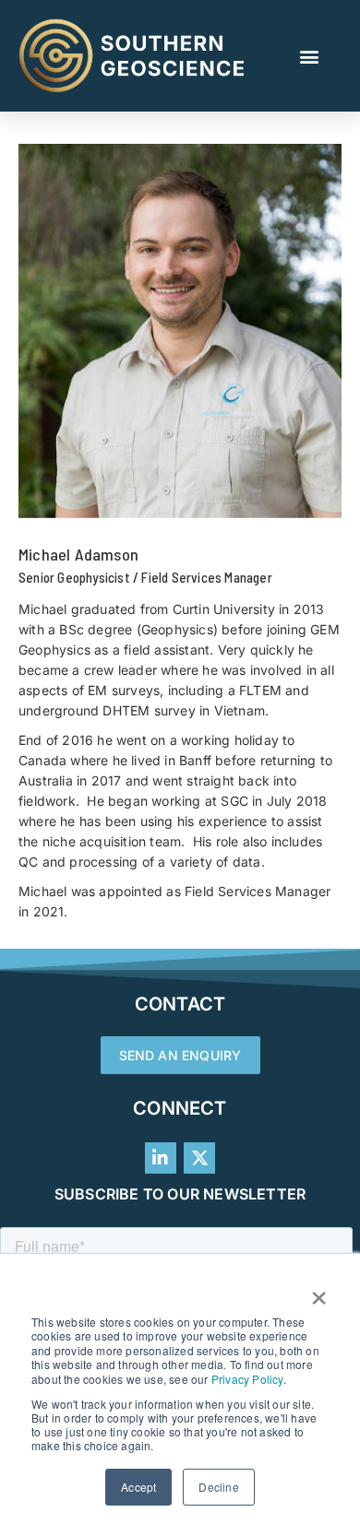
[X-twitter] (199, 1158)
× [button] (319, 1292)
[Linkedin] (160, 1158)
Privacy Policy (247, 1379)
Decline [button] (218, 1486)
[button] (310, 56)
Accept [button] (138, 1486)
